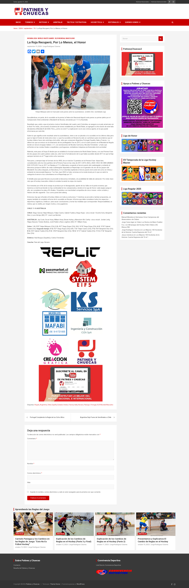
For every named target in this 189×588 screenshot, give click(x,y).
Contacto (17, 565)
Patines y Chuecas (32, 584)
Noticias (43, 22)
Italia (76, 405)
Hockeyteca (96, 22)
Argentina (43, 405)
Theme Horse (55, 584)
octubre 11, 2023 (102, 544)
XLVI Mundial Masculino (65, 38)
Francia (71, 405)
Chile (49, 405)
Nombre (30, 464)
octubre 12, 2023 (62, 544)
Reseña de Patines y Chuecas (24, 568)
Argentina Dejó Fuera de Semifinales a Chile (95, 417)
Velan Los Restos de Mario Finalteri (149, 222)
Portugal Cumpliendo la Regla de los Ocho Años (47, 417)
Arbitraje (57, 22)
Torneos (29, 22)
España (54, 405)
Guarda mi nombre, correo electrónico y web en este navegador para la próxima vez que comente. (65, 492)
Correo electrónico (34, 473)
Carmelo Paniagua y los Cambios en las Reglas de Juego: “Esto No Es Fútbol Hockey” (32, 541)
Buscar (160, 38)
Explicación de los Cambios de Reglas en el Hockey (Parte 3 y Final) (73, 540)
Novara (80, 405)
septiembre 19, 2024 (34, 46)
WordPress (81, 584)
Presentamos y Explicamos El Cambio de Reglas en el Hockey (153, 540)
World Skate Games (46, 38)
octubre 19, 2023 (21, 547)
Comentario (32, 439)
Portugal (93, 405)
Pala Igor (87, 405)
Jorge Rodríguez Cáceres (51, 46)
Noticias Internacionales (158, 2)
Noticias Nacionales (142, 2)
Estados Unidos (62, 405)
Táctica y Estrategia (76, 22)
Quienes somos (131, 22)
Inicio (18, 22)
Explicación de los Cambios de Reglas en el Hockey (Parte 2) (111, 540)
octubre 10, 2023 (143, 544)
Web (28, 482)
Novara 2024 (32, 38)
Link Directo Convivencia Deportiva (108, 565)
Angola (36, 405)
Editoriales (113, 22)
